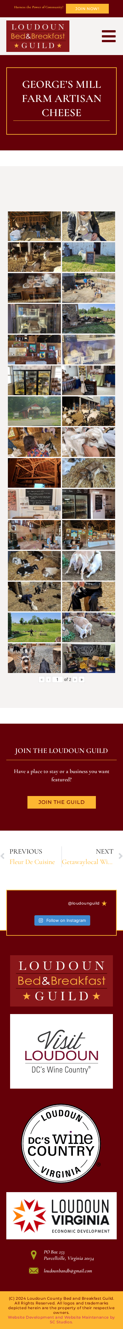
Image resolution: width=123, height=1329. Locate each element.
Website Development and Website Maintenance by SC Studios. (61, 1319)
